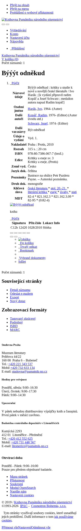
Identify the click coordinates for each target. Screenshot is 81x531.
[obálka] (24, 239)
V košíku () (10, 59)
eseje (54, 192)
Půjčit (14, 83)
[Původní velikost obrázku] (20, 233)
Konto (14, 34)
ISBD (14, 326)
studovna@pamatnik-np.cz (29, 371)
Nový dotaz (17, 301)
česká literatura (38, 188)
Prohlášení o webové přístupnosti (31, 12)
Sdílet (22, 261)
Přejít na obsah (19, 5)
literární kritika (38, 192)
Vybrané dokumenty (32, 258)
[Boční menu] (3, 24)
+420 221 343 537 (20, 364)
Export (14, 297)
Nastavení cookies (22, 495)
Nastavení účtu (19, 37)
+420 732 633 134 (22, 367)
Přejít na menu (19, 9)
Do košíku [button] (26, 243)
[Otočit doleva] (11, 236)
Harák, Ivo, (35, 108)
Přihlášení (17, 48)
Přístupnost (17, 480)
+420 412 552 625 (20, 438)
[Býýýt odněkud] (22, 204)
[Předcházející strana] (20, 236)
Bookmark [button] (26, 250)
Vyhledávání (18, 30)
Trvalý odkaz (27, 246)
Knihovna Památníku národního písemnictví (30, 55)
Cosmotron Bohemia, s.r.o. (48, 506)
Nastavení (24, 527)
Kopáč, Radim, (38, 115)
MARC (15, 329)
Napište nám (18, 491)
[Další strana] (24, 236)
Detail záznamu (20, 290)
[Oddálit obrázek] (15, 233)
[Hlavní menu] (7, 24)
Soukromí (16, 484)
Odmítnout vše (40, 527)
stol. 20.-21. (59, 188)
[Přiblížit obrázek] (11, 233)
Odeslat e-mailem (21, 293)
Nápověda (16, 41)
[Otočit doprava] (15, 236)
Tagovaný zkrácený (23, 318)
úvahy (64, 192)
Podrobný (16, 322)
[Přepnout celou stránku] (24, 233)
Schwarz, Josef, (38, 123)
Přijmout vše (10, 527)
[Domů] (32, 19)
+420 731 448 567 (23, 442)
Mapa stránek (19, 476)
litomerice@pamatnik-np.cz (30, 446)
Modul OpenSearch (23, 487)
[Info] (28, 233)
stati (74, 192)
